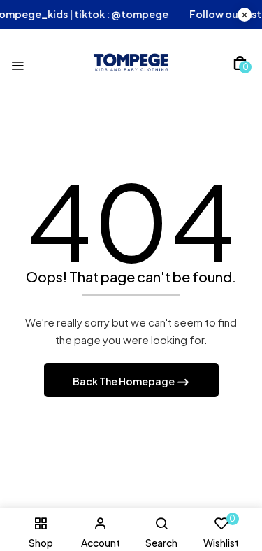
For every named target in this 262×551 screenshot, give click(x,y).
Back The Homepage (124, 381)
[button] (240, 63)
